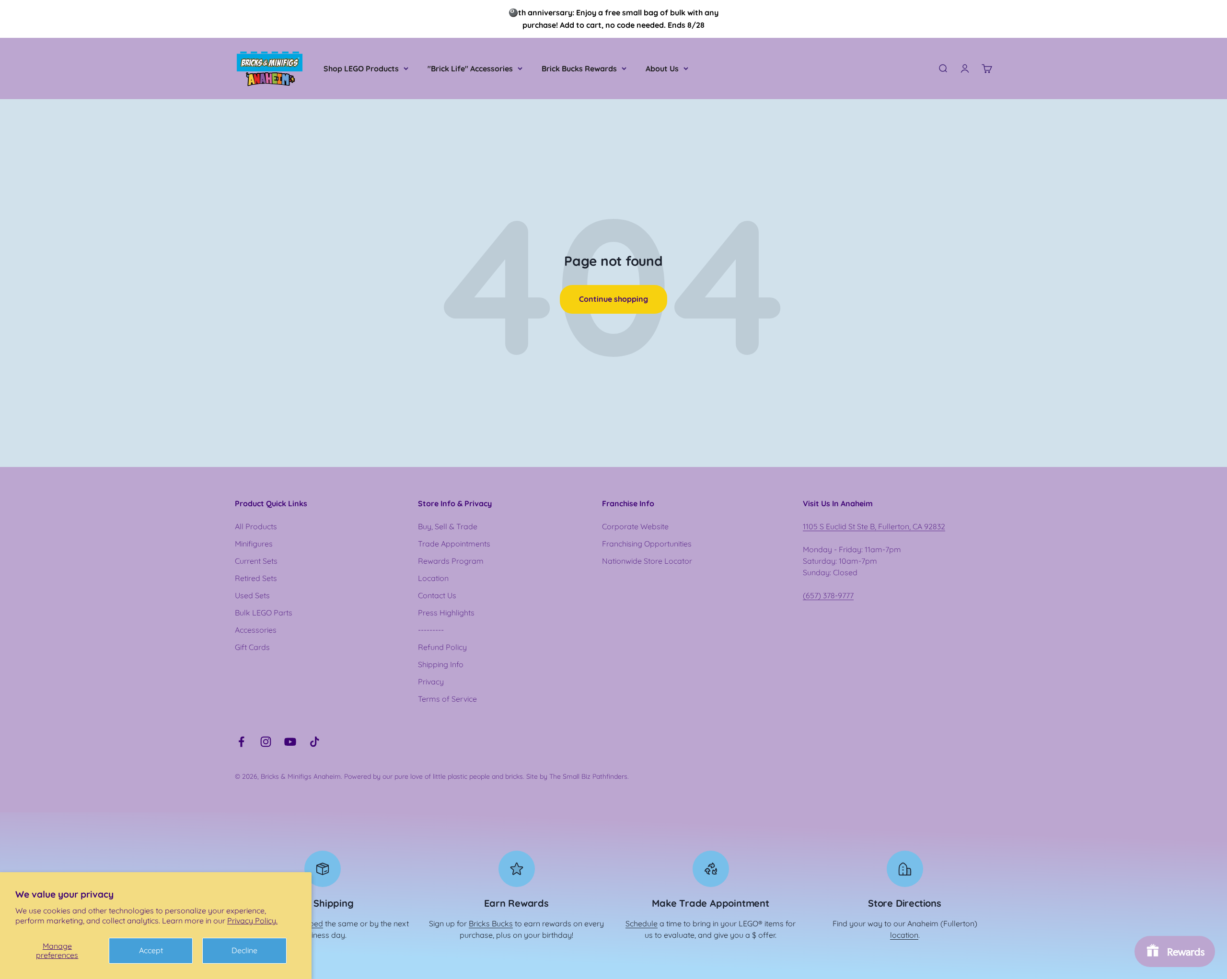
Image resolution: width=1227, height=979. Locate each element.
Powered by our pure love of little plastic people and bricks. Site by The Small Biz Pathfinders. (486, 776)
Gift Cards (252, 647)
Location (433, 578)
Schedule (641, 923)
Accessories (256, 630)
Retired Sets (256, 578)
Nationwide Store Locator (647, 561)
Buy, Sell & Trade (447, 526)
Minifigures (254, 543)
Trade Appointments (454, 543)
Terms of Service (447, 699)
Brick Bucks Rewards (579, 68)
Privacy (431, 681)
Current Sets (256, 561)
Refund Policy (442, 647)
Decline (244, 950)
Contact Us (437, 595)
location (904, 935)
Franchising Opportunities (647, 543)
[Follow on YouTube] (290, 741)
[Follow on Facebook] (241, 741)
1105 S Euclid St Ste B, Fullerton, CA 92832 (874, 526)
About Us (662, 68)
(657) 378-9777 (828, 595)
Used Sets (252, 595)
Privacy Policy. (252, 920)
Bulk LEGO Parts (263, 612)
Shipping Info (440, 664)
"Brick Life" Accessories (470, 68)
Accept (151, 950)
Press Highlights (446, 612)
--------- (431, 630)
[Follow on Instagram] (265, 741)
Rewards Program (451, 561)
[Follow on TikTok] (314, 741)
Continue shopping (613, 299)
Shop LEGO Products (361, 68)
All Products (256, 526)
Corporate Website (635, 526)
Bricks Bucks (491, 923)
